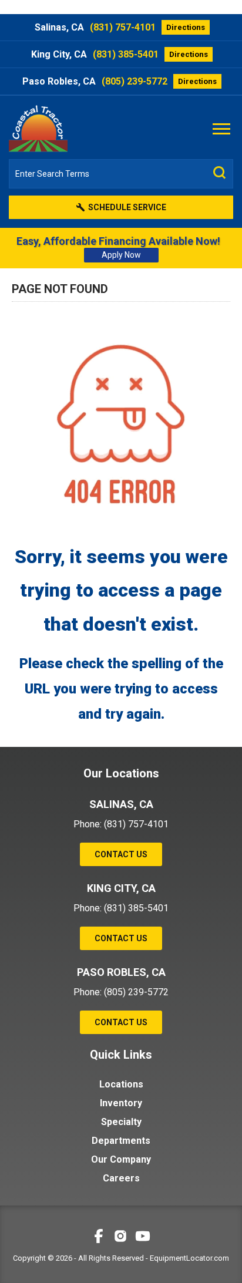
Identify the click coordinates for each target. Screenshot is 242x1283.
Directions (185, 27)
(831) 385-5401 (126, 54)
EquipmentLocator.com (189, 1258)
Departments (121, 1140)
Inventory (121, 1103)
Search (219, 172)
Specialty (121, 1121)
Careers (121, 1178)
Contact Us (121, 854)
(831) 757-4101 (123, 27)
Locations (121, 1084)
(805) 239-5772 (134, 81)
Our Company (121, 1159)
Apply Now (121, 255)
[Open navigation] (221, 128)
